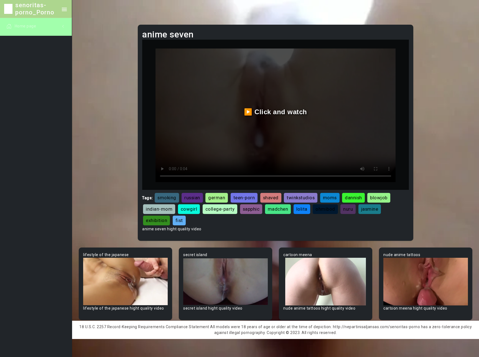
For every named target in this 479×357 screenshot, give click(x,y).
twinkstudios (301, 197)
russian (192, 197)
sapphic (251, 209)
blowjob (379, 197)
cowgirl (189, 209)
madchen (278, 209)
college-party (220, 209)
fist (179, 220)
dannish (353, 197)
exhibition (156, 220)
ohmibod (325, 209)
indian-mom (159, 209)
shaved (271, 197)
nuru (348, 209)
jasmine (369, 209)
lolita (301, 209)
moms (330, 197)
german (216, 197)
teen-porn (244, 197)
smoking (166, 197)
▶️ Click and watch (275, 112)
